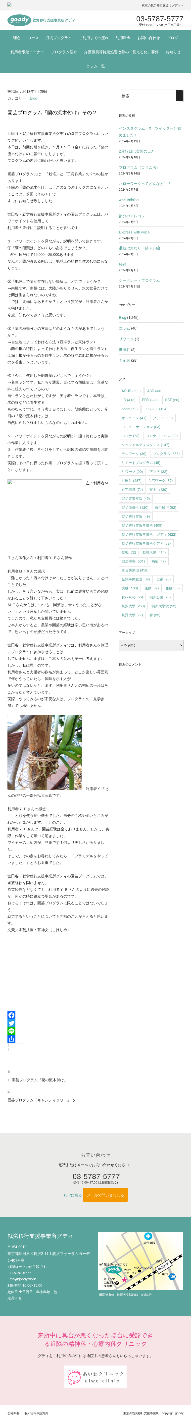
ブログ (172, 37)
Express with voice (134, 231)
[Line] (58, 1031)
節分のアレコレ (132, 215)
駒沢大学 (133, 605)
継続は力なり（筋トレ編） (141, 247)
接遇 (122, 264)
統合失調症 (135, 570)
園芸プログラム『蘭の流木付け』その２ (52, 112)
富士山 (158, 489)
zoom (130, 408)
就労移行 (165, 507)
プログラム (166, 453)
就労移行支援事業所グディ (146, 543)
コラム (124, 328)
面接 (172, 587)
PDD (150, 399)
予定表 (124, 360)
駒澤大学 (132, 614)
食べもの (132, 596)
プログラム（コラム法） (139, 167)
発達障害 (133, 561)
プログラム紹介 (64, 51)
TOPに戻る (72, 1194)
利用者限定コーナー (27, 51)
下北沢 (158, 471)
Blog (33, 98)
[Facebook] (58, 1015)
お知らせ (173, 51)
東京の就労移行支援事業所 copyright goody (153, 1413)
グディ (163, 417)
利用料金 (123, 37)
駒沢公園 (160, 596)
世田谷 (124, 349)
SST (172, 399)
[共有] (58, 1039)
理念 (17, 37)
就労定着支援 (136, 498)
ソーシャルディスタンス (145, 444)
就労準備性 (135, 507)
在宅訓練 (132, 489)
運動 (151, 587)
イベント (156, 408)
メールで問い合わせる (105, 1194)
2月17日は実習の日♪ (136, 151)
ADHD (131, 390)
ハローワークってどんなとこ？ (145, 183)
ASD (155, 390)
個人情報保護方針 (36, 1413)
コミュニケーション (141, 426)
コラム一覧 (95, 65)
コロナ (131, 435)
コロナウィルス (162, 435)
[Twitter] (58, 1023)
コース (33, 37)
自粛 (163, 578)
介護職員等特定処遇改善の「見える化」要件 (121, 51)
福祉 (158, 561)
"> (41, 20)
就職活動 (154, 552)
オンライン (134, 417)
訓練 (130, 587)
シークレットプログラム (139, 280)
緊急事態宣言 (136, 578)
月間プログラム (59, 37)
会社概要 (13, 1413)
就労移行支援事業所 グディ (149, 534)
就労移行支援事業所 (142, 525)
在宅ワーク (160, 480)
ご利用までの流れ (94, 37)
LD (129, 399)
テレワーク (134, 453)
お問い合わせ (149, 37)
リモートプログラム (141, 462)
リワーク (126, 338)
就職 (129, 552)
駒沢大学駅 (163, 605)
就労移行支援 (136, 516)
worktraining (129, 199)
